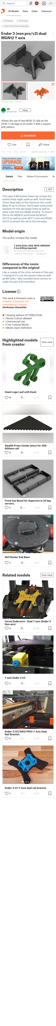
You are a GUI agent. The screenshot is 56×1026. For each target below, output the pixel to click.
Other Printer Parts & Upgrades (16, 26)
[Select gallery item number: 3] (29, 495)
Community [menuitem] (47, 11)
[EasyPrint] (31, 3)
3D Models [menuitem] (13, 11)
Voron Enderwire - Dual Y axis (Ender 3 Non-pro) (28, 623)
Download (30, 135)
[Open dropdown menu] (53, 33)
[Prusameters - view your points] (37, 3)
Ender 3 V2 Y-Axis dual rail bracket (25, 787)
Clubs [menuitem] (35, 11)
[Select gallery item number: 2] (29, 385)
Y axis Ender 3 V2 (15, 677)
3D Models (8, 21)
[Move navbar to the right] (53, 11)
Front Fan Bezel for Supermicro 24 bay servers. (28, 502)
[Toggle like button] (6, 397)
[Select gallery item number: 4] (31, 495)
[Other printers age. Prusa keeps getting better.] (28, 163)
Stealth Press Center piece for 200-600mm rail (26, 447)
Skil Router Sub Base (17, 557)
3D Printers (23, 21)
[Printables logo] (3, 11)
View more (47, 342)
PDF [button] (50, 189)
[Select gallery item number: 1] (26, 385)
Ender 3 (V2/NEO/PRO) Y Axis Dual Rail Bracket (26, 733)
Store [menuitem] (25, 11)
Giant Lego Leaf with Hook (20, 392)
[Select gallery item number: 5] (32, 781)
